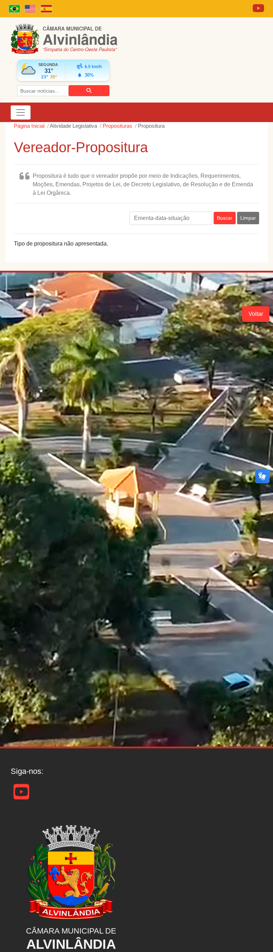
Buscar (224, 218)
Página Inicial (29, 126)
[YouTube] (21, 796)
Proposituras (117, 126)
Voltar (255, 314)
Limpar (248, 218)
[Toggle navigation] (21, 112)
